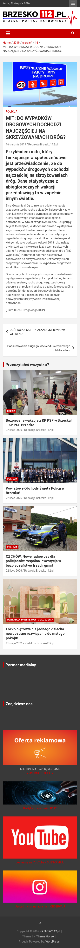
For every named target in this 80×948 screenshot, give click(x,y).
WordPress (52, 941)
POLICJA (11, 111)
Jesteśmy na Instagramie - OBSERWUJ (40, 906)
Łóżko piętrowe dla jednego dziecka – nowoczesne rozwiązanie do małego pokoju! (36, 633)
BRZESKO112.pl (50, 931)
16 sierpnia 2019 (16, 144)
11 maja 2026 (14, 643)
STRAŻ (11, 411)
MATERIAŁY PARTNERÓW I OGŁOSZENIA (30, 619)
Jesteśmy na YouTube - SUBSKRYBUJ (40, 862)
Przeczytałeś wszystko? (27, 364)
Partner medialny (21, 665)
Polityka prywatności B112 (40, 808)
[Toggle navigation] (8, 33)
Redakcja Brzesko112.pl (43, 144)
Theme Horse (45, 936)
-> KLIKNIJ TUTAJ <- (40, 773)
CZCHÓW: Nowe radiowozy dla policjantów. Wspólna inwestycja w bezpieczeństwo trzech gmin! (33, 561)
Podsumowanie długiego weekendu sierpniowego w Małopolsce (38, 348)
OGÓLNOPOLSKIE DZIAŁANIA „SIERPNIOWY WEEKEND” (38, 332)
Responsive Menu (73, 3)
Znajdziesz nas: (20, 704)
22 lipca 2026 (14, 429)
